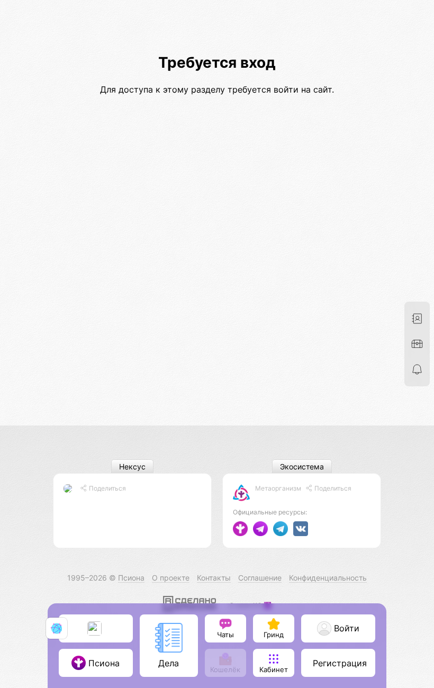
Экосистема (302, 466)
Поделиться (106, 488)
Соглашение (260, 577)
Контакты (214, 577)
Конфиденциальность (328, 577)
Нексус (132, 466)
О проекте (170, 577)
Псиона (131, 577)
